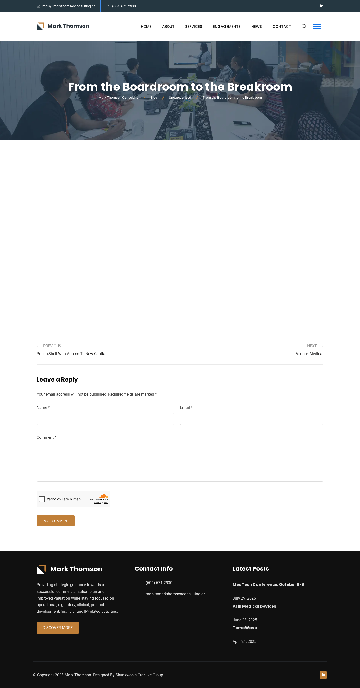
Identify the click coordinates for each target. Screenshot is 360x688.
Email (186, 407)
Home (146, 26)
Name (43, 407)
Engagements (226, 26)
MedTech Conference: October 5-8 (268, 584)
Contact (282, 26)
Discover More (58, 627)
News (256, 26)
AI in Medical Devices (254, 606)
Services (193, 26)
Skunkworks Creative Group (139, 675)
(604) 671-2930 (124, 6)
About (168, 26)
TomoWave (245, 628)
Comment (46, 437)
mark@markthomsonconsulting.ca (69, 6)
